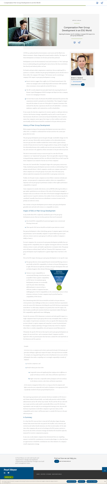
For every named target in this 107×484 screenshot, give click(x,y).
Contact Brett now (75, 84)
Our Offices (43, 474)
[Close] (105, 481)
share (79, 42)
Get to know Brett (77, 81)
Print (74, 42)
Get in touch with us (65, 461)
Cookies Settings (71, 481)
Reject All (81, 481)
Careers (38, 474)
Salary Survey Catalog (57, 474)
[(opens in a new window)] (4, 473)
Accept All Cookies (92, 481)
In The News (48, 474)
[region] (53, 481)
